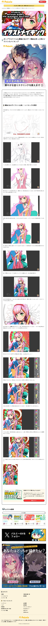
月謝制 (2, 594)
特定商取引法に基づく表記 (6, 608)
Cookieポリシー (26, 608)
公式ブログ (25, 610)
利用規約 (2, 606)
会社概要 (25, 603)
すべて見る (24, 512)
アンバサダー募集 (4, 610)
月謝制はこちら (42, 1)
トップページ (4, 8)
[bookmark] (11, 523)
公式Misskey (25, 612)
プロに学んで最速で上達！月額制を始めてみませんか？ (24, 5)
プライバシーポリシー (27, 606)
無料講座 (8, 8)
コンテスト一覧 (4, 597)
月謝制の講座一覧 (26, 594)
